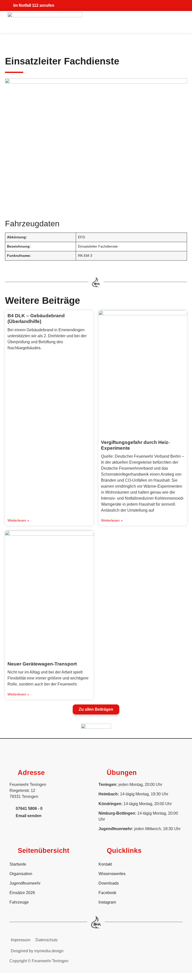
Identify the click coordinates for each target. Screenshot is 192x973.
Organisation (21, 874)
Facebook (107, 893)
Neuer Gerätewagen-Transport (42, 663)
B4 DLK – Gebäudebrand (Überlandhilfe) (36, 318)
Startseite (18, 864)
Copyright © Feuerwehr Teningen (39, 961)
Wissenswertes (112, 874)
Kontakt (105, 864)
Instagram (107, 902)
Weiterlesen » (18, 520)
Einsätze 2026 (22, 893)
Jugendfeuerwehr (25, 883)
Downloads (108, 883)
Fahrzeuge (19, 902)
